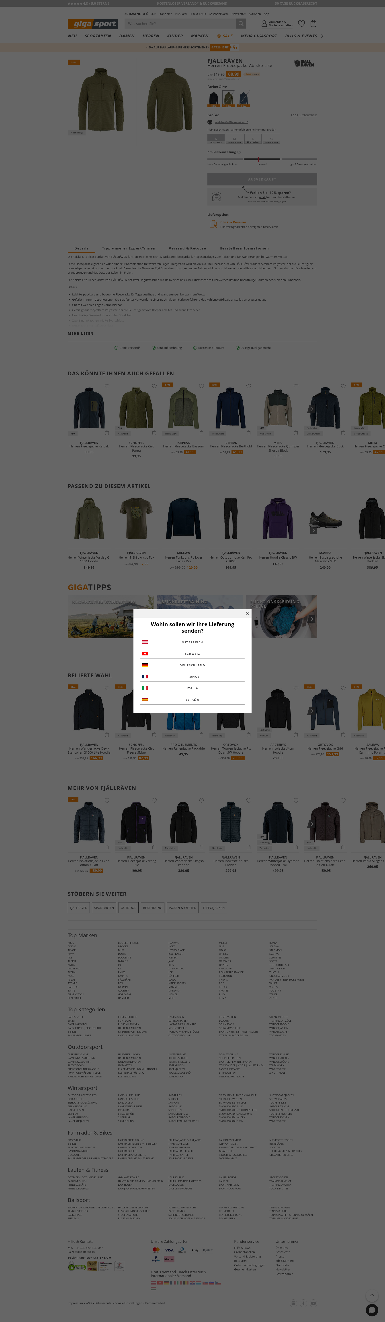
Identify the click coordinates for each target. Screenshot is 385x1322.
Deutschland (192, 665)
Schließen (247, 613)
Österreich (192, 642)
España (192, 700)
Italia (192, 688)
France (192, 677)
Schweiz (192, 654)
